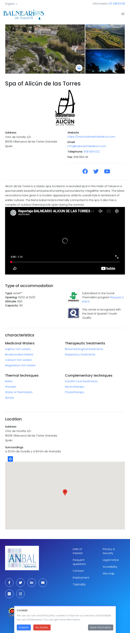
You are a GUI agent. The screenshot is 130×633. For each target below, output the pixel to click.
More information (100, 627)
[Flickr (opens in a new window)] (9, 594)
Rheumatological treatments (84, 349)
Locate (10, 459)
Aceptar (24, 627)
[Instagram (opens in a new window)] (20, 594)
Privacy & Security (109, 551)
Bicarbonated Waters (19, 354)
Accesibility (110, 567)
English (10, 4)
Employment (81, 578)
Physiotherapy (74, 392)
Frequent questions (79, 562)
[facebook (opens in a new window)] (9, 582)
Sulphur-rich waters (18, 349)
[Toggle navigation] (122, 14)
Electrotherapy (74, 387)
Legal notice (111, 560)
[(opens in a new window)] (85, 171)
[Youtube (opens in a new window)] (43, 582)
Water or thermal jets (18, 392)
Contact (78, 571)
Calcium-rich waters (18, 360)
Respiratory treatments (80, 354)
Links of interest (78, 551)
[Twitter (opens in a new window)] (20, 582)
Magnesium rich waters (20, 365)
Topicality (79, 584)
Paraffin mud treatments (81, 381)
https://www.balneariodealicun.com (91, 137)
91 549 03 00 (117, 3)
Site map (108, 573)
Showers (10, 387)
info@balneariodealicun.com (87, 146)
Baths (9, 381)
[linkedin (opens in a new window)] (31, 582)
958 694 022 (91, 152)
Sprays (9, 398)
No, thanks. (42, 627)
